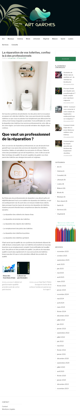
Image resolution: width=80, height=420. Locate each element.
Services (5, 45)
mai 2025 (60, 273)
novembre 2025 (63, 251)
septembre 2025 (63, 260)
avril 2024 (60, 303)
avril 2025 (60, 277)
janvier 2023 (61, 329)
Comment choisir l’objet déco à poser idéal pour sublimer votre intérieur (69, 130)
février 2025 (61, 286)
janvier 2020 (61, 380)
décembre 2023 (63, 316)
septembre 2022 (63, 333)
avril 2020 (60, 371)
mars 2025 (61, 281)
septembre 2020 (63, 363)
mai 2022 (60, 346)
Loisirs (70, 39)
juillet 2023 (61, 320)
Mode (28, 39)
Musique (11, 39)
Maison (55, 39)
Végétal (46, 39)
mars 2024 (61, 307)
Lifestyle (36, 39)
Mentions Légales (8, 409)
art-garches (11, 58)
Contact (5, 406)
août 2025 (61, 264)
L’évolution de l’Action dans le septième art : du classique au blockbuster (69, 77)
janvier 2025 (61, 290)
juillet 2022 (61, 337)
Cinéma (20, 39)
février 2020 (61, 376)
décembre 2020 (63, 358)
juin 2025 (60, 269)
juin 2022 (60, 341)
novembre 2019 (63, 388)
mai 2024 (60, 299)
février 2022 (61, 350)
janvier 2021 (61, 354)
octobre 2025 (62, 256)
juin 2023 (60, 324)
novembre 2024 (63, 294)
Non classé (61, 201)
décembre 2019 (63, 384)
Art (3, 39)
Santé (63, 39)
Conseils (15, 45)
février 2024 (61, 311)
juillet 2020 (61, 367)
